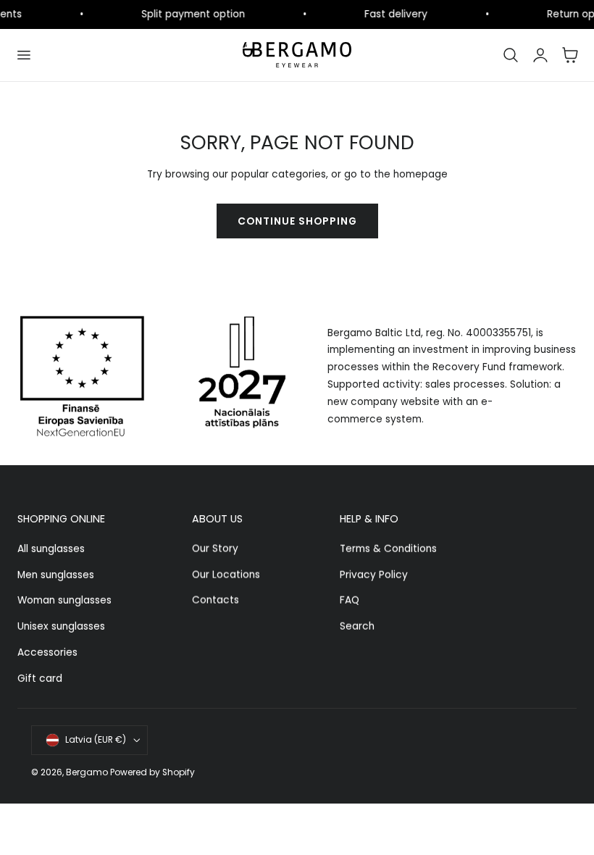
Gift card (39, 678)
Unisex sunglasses (61, 626)
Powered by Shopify (152, 772)
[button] (23, 55)
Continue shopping (297, 221)
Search (357, 626)
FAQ (349, 600)
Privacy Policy (374, 575)
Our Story (215, 549)
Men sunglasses (55, 575)
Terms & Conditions (388, 549)
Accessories (47, 652)
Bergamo (87, 772)
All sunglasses (51, 549)
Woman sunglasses (64, 600)
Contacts (215, 600)
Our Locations (226, 575)
